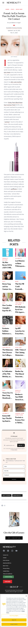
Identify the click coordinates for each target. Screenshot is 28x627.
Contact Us (5, 555)
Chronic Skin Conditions (19, 414)
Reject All (14, 620)
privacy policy (14, 449)
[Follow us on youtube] (16, 551)
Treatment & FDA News (19, 303)
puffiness (14, 189)
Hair (3, 303)
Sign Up (20, 445)
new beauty (17, 495)
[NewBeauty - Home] (14, 2)
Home (7, 9)
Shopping (18, 369)
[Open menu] (3, 2)
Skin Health (6, 347)
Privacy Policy (6, 568)
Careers (4, 557)
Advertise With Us (7, 563)
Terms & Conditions (7, 573)
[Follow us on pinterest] (8, 551)
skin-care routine (16, 82)
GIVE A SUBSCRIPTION (14, 538)
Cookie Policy (6, 571)
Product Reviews (5, 259)
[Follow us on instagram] (12, 551)
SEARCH (14, 479)
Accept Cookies (14, 624)
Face (12, 9)
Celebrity (18, 258)
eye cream (7, 72)
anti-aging (6, 495)
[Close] (26, 596)
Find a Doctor (6, 560)
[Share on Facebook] (2, 505)
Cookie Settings (8, 576)
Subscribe (7, 581)
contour (7, 122)
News (17, 281)
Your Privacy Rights (14, 615)
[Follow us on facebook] (4, 551)
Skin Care (19, 9)
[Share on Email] (4, 505)
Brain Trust (5, 565)
